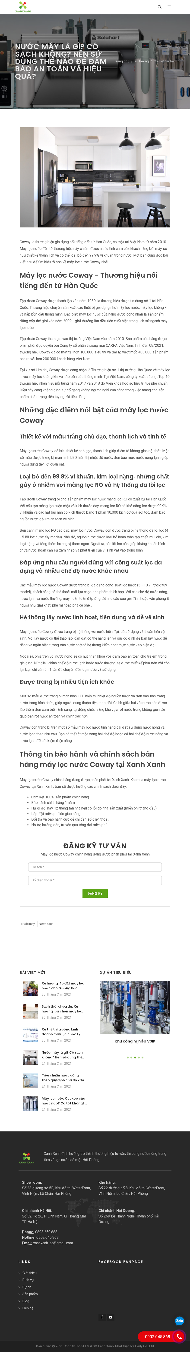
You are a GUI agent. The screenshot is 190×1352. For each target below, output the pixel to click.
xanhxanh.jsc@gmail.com (53, 1243)
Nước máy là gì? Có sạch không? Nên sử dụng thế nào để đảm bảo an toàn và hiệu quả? (62, 1059)
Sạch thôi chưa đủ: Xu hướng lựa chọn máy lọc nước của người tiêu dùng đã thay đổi (64, 1013)
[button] (128, 1057)
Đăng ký (95, 893)
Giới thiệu (29, 1273)
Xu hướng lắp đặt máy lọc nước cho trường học (63, 985)
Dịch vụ (28, 1280)
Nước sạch (46, 924)
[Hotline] (179, 1336)
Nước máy (28, 924)
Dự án (26, 1287)
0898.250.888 (46, 1232)
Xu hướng (141, 61)
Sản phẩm (30, 1294)
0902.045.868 (47, 1237)
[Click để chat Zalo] (179, 1321)
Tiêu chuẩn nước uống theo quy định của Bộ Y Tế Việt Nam (63, 1080)
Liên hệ (27, 1308)
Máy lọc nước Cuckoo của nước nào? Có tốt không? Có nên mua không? (63, 1103)
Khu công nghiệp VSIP (135, 1041)
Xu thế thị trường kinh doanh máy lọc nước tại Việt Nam (61, 1034)
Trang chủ (121, 61)
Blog (25, 1301)
